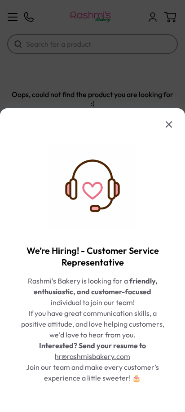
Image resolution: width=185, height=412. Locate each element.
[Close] (168, 124)
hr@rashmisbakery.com (92, 356)
